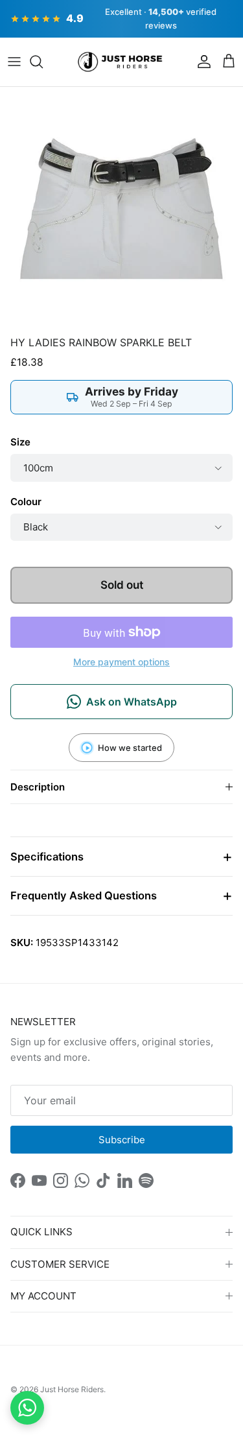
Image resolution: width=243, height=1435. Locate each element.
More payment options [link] (121, 662)
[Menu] (14, 61)
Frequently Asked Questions (83, 895)
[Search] (43, 61)
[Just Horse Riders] (121, 62)
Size (20, 442)
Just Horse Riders (72, 1389)
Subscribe (121, 1139)
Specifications (47, 856)
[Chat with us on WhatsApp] (27, 1408)
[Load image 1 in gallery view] (121, 208)
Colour (25, 501)
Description (37, 787)
